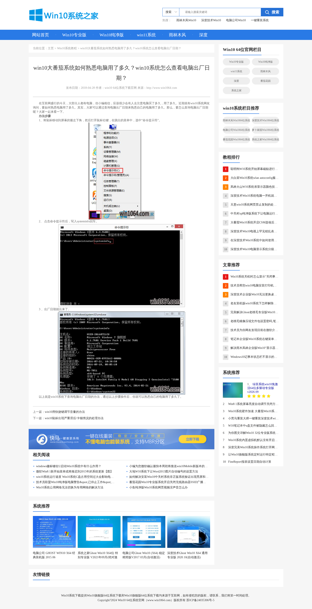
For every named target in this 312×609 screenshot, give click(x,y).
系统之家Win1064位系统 (265, 139)
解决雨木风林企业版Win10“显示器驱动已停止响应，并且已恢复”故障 (252, 348)
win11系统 (146, 34)
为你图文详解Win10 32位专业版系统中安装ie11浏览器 (251, 432)
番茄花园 (265, 80)
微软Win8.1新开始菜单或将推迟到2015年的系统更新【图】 (74, 471)
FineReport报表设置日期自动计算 (247, 461)
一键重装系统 (260, 20)
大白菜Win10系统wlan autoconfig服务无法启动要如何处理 (252, 178)
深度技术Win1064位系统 (265, 120)
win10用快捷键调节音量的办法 (65, 411)
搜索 (275, 12)
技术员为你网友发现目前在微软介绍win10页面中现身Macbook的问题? (252, 330)
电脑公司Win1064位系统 (236, 129)
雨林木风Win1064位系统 (236, 120)
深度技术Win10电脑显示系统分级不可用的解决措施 (251, 249)
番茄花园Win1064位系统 (236, 139)
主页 (51, 48)
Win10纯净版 (112, 34)
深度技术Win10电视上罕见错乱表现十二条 (252, 231)
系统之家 (236, 90)
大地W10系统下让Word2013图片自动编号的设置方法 (163, 471)
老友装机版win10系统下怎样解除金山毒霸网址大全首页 (252, 303)
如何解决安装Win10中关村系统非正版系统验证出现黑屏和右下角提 (173, 476)
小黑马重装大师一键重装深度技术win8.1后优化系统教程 (251, 418)
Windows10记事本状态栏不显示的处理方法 (251, 357)
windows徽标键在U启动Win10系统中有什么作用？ (68, 466)
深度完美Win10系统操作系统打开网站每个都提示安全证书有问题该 (251, 447)
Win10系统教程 (67, 48)
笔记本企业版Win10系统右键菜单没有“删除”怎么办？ (252, 339)
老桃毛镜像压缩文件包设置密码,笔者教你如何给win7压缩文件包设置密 (252, 321)
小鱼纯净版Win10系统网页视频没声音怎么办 (158, 487)
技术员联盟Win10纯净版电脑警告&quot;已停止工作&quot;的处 (76, 482)
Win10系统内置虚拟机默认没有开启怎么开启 (251, 440)
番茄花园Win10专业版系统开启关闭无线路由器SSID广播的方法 (170, 482)
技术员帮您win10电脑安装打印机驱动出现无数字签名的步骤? (252, 285)
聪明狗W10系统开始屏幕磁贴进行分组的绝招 (252, 169)
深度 (203, 34)
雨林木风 (177, 34)
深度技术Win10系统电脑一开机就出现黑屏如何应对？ (252, 195)
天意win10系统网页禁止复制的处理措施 (252, 204)
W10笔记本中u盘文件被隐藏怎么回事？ (251, 425)
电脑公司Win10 (236, 20)
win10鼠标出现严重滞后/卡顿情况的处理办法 (74, 418)
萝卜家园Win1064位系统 (265, 129)
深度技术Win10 (211, 20)
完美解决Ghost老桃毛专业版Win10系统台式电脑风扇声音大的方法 (252, 312)
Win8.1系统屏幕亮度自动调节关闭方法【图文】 (251, 404)
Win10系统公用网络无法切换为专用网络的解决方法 (69, 487)
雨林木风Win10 (186, 20)
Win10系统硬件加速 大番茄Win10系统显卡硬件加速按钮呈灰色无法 (251, 411)
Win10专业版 (74, 34)
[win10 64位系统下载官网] (70, 14)
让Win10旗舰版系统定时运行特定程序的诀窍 (251, 454)
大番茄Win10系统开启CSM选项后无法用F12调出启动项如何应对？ (252, 222)
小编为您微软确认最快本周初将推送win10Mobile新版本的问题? (170, 466)
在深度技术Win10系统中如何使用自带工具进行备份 (252, 240)
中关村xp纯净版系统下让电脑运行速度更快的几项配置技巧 (252, 213)
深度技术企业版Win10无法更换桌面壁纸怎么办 (252, 294)
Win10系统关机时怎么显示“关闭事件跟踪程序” (252, 276)
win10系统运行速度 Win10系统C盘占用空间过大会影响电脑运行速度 (80, 476)
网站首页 (40, 34)
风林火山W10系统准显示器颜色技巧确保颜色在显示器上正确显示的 (252, 187)
